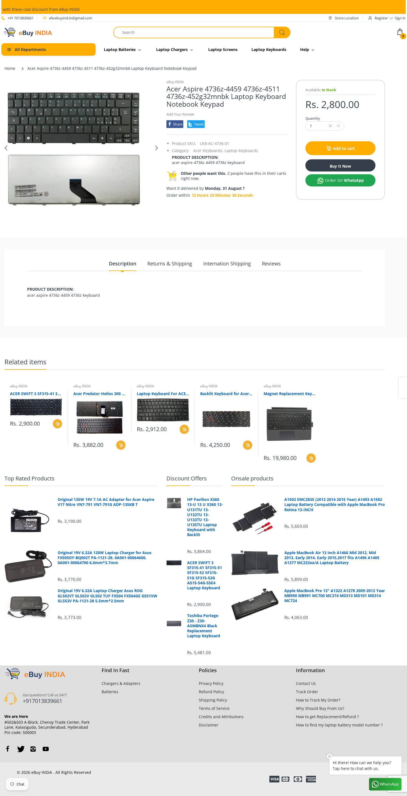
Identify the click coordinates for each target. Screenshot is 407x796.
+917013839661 (42, 701)
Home (9, 68)
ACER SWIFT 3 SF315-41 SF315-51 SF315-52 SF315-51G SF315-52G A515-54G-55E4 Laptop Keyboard (36, 393)
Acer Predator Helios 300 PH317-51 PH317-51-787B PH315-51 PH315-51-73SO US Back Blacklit (99, 393)
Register (381, 18)
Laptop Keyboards (241, 150)
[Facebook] (7, 748)
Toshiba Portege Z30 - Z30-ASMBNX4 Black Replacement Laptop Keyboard (203, 625)
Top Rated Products (29, 478)
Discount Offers (186, 478)
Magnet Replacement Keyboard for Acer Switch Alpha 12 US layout (290, 393)
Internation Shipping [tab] (227, 263)
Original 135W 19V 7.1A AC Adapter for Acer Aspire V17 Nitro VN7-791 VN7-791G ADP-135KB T (106, 502)
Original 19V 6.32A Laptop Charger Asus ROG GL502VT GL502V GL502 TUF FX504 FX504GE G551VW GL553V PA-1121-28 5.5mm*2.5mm (107, 595)
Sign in (400, 18)
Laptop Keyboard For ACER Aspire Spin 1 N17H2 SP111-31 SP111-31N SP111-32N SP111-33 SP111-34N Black (163, 393)
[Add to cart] (57, 424)
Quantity (312, 118)
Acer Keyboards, (208, 150)
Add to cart (344, 148)
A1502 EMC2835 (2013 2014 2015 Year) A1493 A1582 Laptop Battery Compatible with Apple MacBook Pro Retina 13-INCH (334, 504)
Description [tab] (122, 263)
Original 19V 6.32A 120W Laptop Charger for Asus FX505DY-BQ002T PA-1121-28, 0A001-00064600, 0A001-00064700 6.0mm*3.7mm (104, 557)
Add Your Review (180, 114)
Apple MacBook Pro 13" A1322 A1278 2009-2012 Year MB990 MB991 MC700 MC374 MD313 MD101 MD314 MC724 (334, 595)
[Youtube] (46, 748)
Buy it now (340, 166)
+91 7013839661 (20, 18)
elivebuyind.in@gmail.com (70, 18)
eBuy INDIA (175, 82)
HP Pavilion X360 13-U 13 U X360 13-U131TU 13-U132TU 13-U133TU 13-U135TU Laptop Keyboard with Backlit (205, 517)
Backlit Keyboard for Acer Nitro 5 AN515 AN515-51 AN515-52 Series (226, 393)
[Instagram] (33, 748)
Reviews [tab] (271, 263)
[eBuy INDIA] (28, 31)
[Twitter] (20, 748)
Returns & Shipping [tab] (169, 263)
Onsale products (252, 478)
